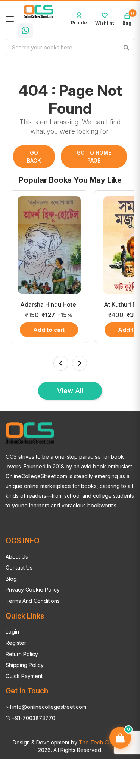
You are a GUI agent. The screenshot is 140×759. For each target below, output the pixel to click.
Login (12, 631)
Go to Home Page (94, 156)
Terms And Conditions (33, 601)
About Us (17, 556)
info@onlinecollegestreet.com (48, 707)
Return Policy (22, 654)
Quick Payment (24, 676)
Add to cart (49, 329)
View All (70, 391)
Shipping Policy (25, 665)
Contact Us (19, 567)
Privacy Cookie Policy (33, 589)
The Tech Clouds (99, 742)
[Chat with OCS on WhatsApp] (25, 30)
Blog (11, 579)
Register (16, 643)
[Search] (126, 47)
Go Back (34, 156)
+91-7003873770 (32, 718)
